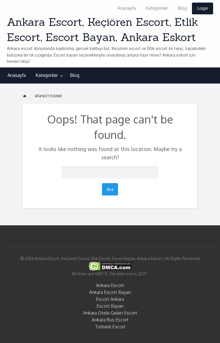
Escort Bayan (110, 306)
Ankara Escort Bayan (110, 292)
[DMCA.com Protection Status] (110, 265)
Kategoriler (157, 8)
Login (202, 8)
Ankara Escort (110, 285)
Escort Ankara (110, 299)
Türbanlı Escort (110, 327)
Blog (182, 8)
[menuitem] (127, 8)
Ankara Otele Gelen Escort (110, 313)
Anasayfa (126, 8)
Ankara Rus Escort (110, 320)
